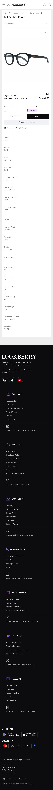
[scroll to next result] (45, 59)
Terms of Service (8, 767)
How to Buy (10, 451)
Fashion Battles (12, 509)
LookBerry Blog (12, 700)
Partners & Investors (14, 653)
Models (9, 560)
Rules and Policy (8, 773)
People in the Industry (15, 556)
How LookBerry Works (14, 408)
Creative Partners (13, 646)
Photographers (12, 564)
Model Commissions (14, 607)
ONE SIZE (32, 110)
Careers (9, 416)
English (4, 779)
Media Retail (11, 603)
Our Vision (10, 405)
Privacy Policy (7, 765)
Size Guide (10, 470)
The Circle (10, 520)
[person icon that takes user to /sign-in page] (44, 4)
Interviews (10, 689)
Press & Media (11, 412)
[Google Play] (11, 734)
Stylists (9, 567)
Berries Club (11, 513)
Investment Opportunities (16, 650)
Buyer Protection (12, 463)
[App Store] (29, 734)
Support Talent (12, 524)
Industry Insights (12, 693)
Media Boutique (12, 599)
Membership (11, 517)
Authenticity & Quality (15, 473)
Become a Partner (13, 642)
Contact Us (10, 419)
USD (20, 779)
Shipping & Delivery (13, 455)
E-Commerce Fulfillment (16, 610)
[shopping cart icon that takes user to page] (49, 4)
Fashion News (11, 686)
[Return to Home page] (16, 4)
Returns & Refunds (13, 459)
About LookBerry (12, 401)
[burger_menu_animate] (4, 4)
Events (8, 697)
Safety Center (8, 770)
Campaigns (10, 506)
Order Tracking (12, 466)
